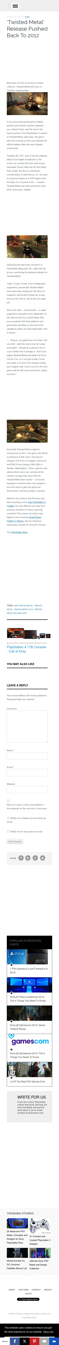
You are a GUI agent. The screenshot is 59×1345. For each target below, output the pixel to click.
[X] (24, 1341)
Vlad (27, 17)
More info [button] (48, 1332)
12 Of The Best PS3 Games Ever (27, 1081)
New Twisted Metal (23, 605)
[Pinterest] (34, 1341)
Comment (12, 708)
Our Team (23, 1289)
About (12, 1289)
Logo (5, 6)
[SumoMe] (54, 1341)
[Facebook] (15, 1341)
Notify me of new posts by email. (26, 831)
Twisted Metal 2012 (23, 609)
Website (11, 783)
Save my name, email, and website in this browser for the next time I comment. (27, 806)
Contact (36, 1289)
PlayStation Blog (19, 532)
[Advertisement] (27, 59)
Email (10, 767)
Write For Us (31, 1097)
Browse (15, 6)
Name (10, 750)
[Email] (44, 1341)
